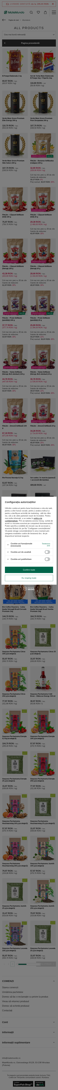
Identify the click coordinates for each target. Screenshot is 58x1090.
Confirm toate (29, 570)
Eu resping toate (29, 578)
